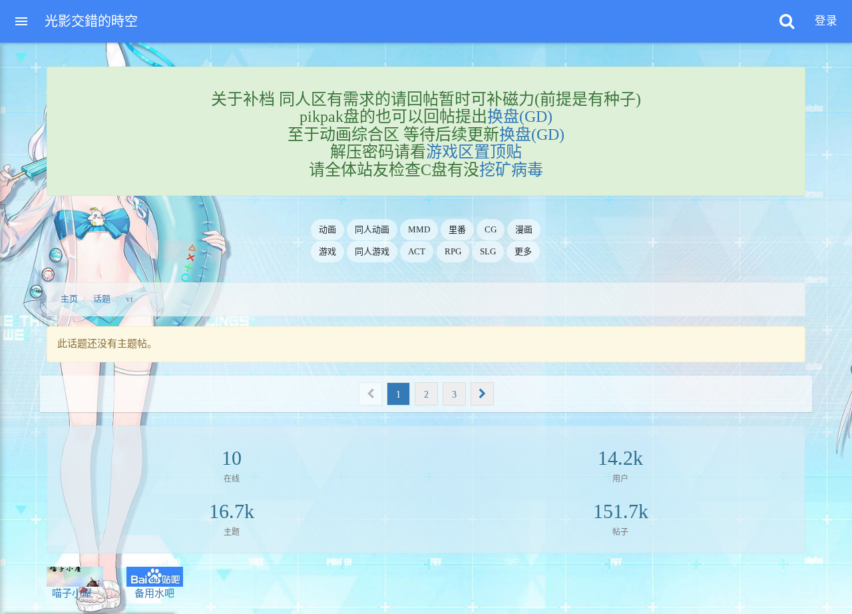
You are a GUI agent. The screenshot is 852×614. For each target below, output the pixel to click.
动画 (327, 229)
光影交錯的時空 (91, 21)
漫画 (523, 229)
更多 (523, 251)
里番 (457, 229)
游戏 (327, 251)
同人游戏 (372, 251)
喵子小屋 (69, 593)
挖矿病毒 (511, 169)
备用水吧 (150, 593)
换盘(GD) (519, 116)
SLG (488, 251)
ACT (416, 251)
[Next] (482, 394)
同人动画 (372, 229)
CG (491, 229)
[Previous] (370, 394)
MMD (419, 229)
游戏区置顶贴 (474, 151)
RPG (453, 251)
